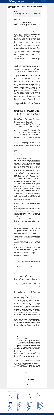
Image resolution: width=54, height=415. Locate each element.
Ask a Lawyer (13, 2)
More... (8, 400)
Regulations (9, 405)
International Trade (29, 397)
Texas (18, 409)
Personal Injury (19, 399)
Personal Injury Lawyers (10, 399)
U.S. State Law (19, 402)
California (18, 406)
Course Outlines (38, 396)
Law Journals (38, 397)
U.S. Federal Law (10, 402)
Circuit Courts (9, 407)
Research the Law (17, 2)
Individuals (18, 392)
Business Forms (29, 405)
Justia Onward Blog (39, 408)
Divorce (18, 395)
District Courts (9, 408)
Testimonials (38, 409)
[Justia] (11, 1)
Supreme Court (9, 406)
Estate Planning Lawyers (10, 397)
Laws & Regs (25, 2)
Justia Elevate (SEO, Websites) (40, 406)
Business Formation (29, 393)
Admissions (38, 394)
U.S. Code (9, 404)
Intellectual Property (29, 396)
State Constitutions (19, 403)
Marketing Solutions (33, 2)
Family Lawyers (9, 398)
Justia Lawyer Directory (39, 404)
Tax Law (28, 399)
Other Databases (29, 402)
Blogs (37, 398)
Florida (18, 407)
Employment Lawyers (10, 396)
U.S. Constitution (10, 403)
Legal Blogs (28, 404)
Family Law (18, 398)
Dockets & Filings (10, 409)
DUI (17, 396)
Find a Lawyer (9, 2)
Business (28, 392)
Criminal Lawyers (10, 395)
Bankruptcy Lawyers (10, 393)
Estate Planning (19, 397)
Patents (28, 407)
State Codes (18, 404)
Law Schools (21, 2)
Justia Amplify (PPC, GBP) (39, 407)
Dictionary (38, 393)
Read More (15, 16)
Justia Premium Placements (40, 405)
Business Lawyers (10, 394)
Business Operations (29, 394)
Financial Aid (38, 395)
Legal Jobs (28, 403)
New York (18, 408)
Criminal (18, 394)
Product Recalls (29, 406)
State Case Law (19, 405)
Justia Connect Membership (40, 403)
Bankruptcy (18, 393)
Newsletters (29, 2)
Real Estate (28, 398)
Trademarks (28, 408)
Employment (28, 395)
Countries (28, 409)
